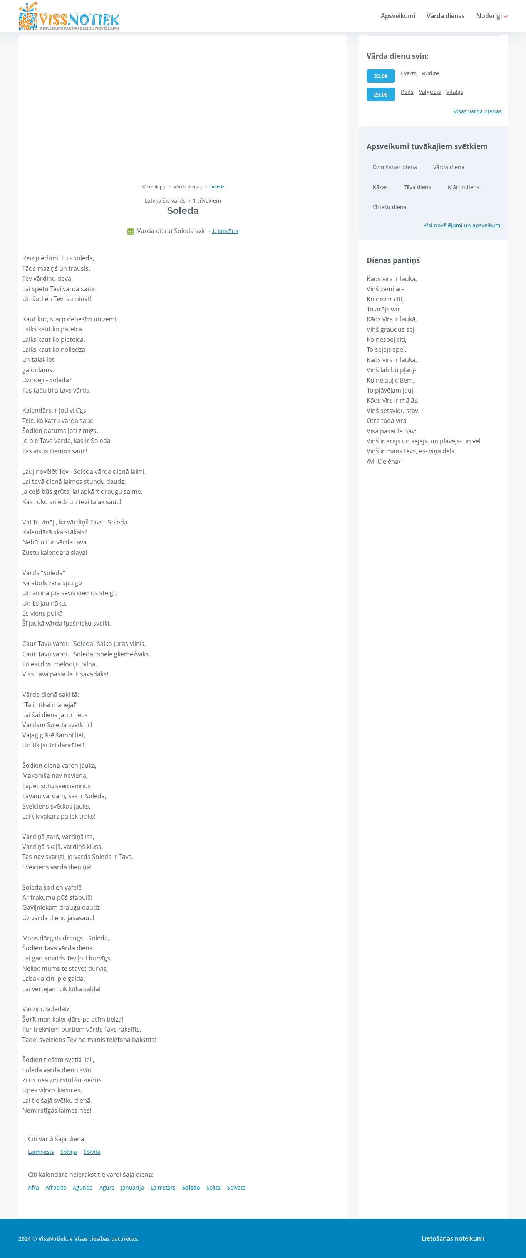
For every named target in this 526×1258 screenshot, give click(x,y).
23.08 (381, 94)
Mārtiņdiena (464, 187)
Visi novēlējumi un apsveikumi (463, 225)
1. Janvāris (225, 231)
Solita (213, 1187)
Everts (409, 73)
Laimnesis (41, 1151)
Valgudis (430, 91)
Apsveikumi (398, 16)
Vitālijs (454, 91)
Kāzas (380, 187)
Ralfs (407, 91)
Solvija (68, 1151)
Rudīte (430, 73)
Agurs (106, 1187)
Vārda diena (448, 167)
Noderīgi (489, 16)
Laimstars (163, 1187)
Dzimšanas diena (395, 167)
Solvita (92, 1151)
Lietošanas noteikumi (453, 1238)
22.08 (381, 76)
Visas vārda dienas (478, 111)
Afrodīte (55, 1187)
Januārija (132, 1187)
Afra (33, 1187)
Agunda (83, 1187)
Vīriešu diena (390, 207)
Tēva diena (418, 187)
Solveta (236, 1187)
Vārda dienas (446, 16)
